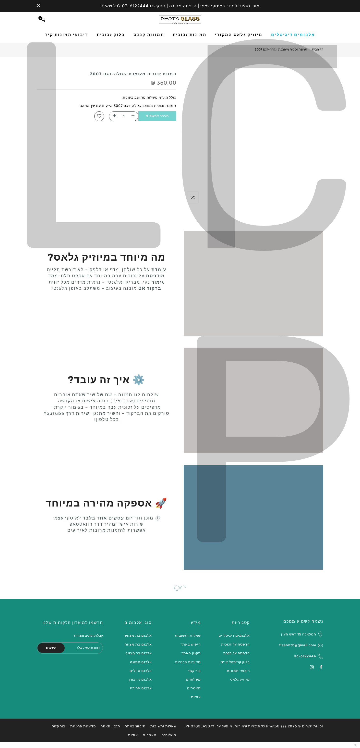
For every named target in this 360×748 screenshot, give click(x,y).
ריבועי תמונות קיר (66, 34)
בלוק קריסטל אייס (235, 662)
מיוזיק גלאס (240, 679)
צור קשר (194, 671)
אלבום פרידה (141, 688)
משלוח (152, 97)
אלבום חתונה (141, 662)
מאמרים (194, 688)
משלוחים (193, 679)
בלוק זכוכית (111, 34)
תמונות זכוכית (189, 34)
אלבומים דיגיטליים (234, 636)
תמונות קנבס (148, 34)
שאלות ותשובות (188, 636)
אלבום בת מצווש (138, 636)
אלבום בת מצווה (138, 644)
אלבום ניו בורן (140, 679)
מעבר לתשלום (157, 116)
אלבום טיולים (141, 671)
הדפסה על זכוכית (235, 644)
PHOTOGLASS (198, 726)
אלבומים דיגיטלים (293, 34)
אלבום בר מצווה (138, 653)
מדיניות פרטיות (188, 662)
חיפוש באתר (190, 644)
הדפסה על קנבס (236, 653)
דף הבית (317, 49)
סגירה (321, 5)
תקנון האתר (191, 653)
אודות (196, 697)
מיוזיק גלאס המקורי (239, 34)
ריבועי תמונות (238, 671)
